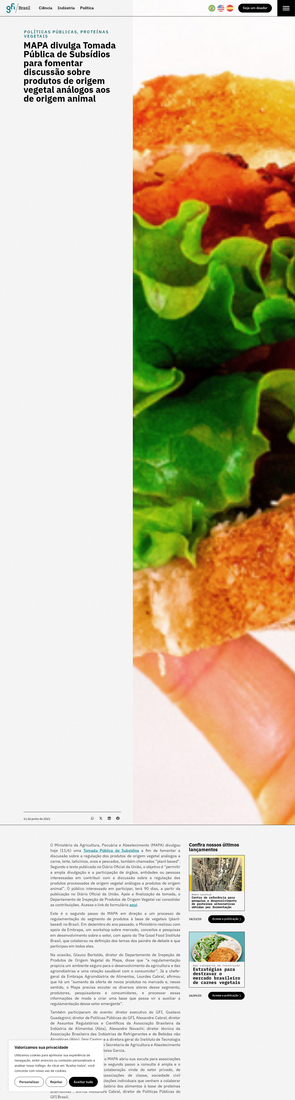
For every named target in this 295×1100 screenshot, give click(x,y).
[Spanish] (230, 8)
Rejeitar (56, 1082)
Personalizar (29, 1082)
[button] (92, 818)
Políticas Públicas (50, 31)
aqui (133, 904)
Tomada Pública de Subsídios (111, 850)
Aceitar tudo (83, 1082)
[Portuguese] (212, 8)
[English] (221, 8)
